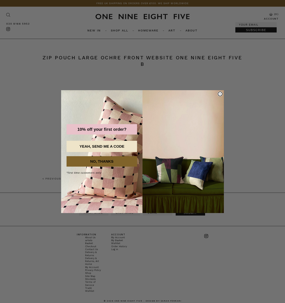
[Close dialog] (220, 94)
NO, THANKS (101, 161)
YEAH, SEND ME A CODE (101, 146)
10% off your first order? (101, 129)
